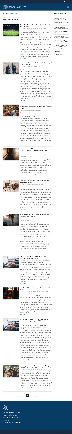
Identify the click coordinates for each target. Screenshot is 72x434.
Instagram (5, 422)
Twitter (10, 422)
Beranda (5, 13)
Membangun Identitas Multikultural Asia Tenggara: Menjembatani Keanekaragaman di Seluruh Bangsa (35, 366)
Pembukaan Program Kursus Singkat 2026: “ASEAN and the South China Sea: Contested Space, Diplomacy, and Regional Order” (61, 21)
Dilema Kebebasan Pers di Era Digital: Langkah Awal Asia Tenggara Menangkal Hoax (36, 257)
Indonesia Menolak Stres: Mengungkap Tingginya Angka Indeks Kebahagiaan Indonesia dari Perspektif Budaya (36, 106)
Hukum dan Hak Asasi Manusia (33, 66)
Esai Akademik (23, 28)
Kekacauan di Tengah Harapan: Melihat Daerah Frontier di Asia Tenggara (34, 215)
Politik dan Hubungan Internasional (35, 184)
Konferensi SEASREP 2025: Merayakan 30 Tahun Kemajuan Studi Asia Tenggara (61, 47)
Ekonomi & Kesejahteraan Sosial (27, 110)
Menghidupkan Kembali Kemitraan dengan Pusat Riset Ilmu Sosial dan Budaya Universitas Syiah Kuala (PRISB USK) (61, 30)
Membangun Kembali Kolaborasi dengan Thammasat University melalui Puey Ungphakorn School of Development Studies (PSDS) (61, 39)
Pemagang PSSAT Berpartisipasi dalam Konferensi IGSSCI (59, 53)
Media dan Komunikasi (32, 260)
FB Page (15, 422)
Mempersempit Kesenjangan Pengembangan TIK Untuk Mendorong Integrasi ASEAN (34, 320)
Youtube (5, 424)
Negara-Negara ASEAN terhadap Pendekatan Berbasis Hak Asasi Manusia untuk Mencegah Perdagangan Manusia (34, 150)
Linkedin (20, 422)
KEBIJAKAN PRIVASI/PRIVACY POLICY (62, 432)
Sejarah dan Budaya (31, 28)
